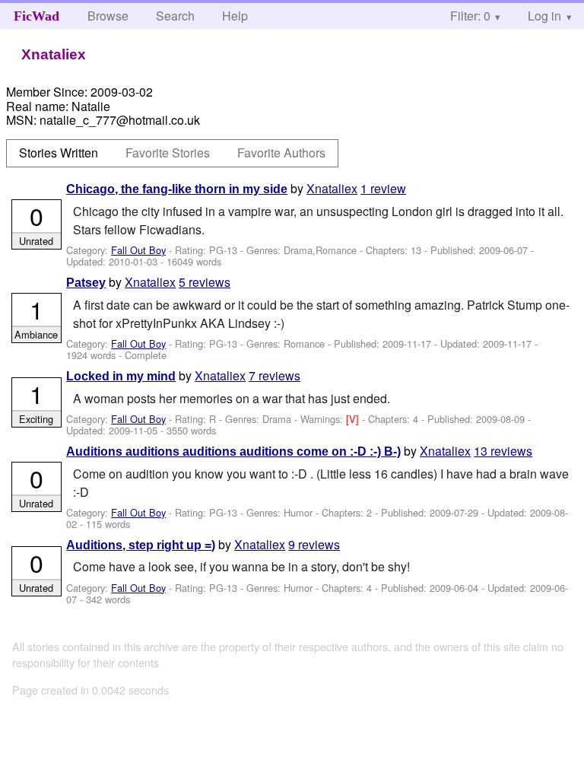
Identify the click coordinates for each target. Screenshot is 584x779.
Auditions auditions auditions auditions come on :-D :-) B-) (233, 451)
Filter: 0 (470, 15)
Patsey (86, 282)
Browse (108, 15)
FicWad (36, 16)
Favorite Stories (167, 152)
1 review (383, 188)
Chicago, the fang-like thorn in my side (176, 189)
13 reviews (503, 450)
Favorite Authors (281, 152)
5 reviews (204, 282)
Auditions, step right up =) (140, 545)
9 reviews (314, 544)
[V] (354, 419)
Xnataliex (331, 188)
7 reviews (274, 375)
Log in (544, 15)
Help (235, 15)
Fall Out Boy (138, 250)
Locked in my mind (121, 376)
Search (175, 15)
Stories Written (58, 152)
